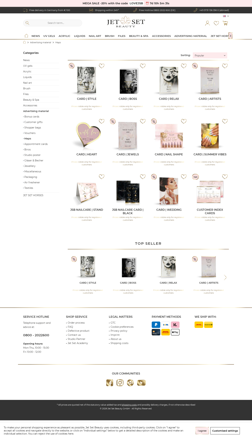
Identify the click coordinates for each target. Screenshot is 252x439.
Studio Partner (76, 339)
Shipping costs (119, 343)
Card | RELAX (169, 98)
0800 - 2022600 (36, 335)
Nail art (27, 82)
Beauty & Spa (31, 99)
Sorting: (185, 55)
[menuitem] (225, 23)
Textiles (28, 187)
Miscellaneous (32, 171)
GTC (113, 322)
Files (26, 94)
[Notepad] (216, 23)
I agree (202, 430)
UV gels (27, 65)
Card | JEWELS (128, 154)
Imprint (115, 334)
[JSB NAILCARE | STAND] (87, 191)
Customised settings (225, 430)
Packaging (30, 177)
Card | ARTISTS (210, 98)
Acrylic (27, 71)
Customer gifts (33, 122)
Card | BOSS (128, 98)
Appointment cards (36, 144)
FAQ (70, 326)
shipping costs (129, 405)
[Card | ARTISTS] (210, 81)
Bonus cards (31, 116)
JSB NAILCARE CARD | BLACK (127, 211)
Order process (76, 322)
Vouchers (29, 133)
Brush (26, 88)
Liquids (27, 77)
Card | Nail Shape (169, 154)
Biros (27, 149)
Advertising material (36, 111)
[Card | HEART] (87, 136)
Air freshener (32, 182)
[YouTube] (141, 382)
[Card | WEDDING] (169, 191)
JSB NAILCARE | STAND (86, 209)
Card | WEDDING (169, 209)
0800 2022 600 (161, 10)
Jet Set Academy (78, 343)
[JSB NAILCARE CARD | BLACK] (128, 191)
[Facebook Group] (130, 382)
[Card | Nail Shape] (169, 136)
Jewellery (29, 166)
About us (116, 339)
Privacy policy (119, 330)
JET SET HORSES (33, 195)
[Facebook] (109, 382)
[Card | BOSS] (128, 81)
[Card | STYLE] (87, 81)
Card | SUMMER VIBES (210, 154)
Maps (27, 138)
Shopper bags (32, 127)
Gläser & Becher (33, 160)
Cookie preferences (122, 326)
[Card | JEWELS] (128, 136)
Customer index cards (210, 211)
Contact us (74, 334)
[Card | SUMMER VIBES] (210, 136)
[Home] (26, 36)
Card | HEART (86, 154)
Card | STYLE (87, 98)
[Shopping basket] (225, 23)
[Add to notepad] (102, 66)
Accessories (30, 105)
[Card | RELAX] (169, 81)
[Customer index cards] (210, 191)
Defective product (78, 330)
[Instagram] (120, 382)
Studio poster (32, 155)
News (26, 60)
